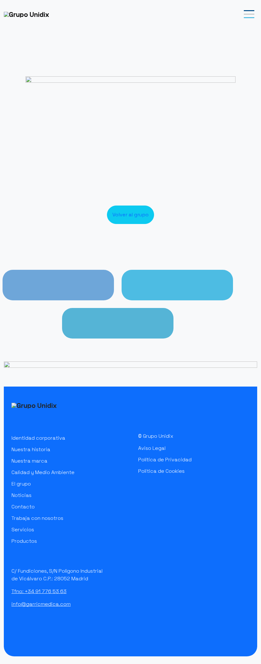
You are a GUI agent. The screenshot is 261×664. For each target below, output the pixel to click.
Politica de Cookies (161, 471)
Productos (24, 541)
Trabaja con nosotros (37, 518)
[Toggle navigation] (249, 14)
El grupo (21, 483)
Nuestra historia (30, 449)
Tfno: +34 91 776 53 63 (39, 591)
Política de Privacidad (165, 459)
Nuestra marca (29, 461)
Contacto (23, 506)
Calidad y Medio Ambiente (42, 472)
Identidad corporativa (38, 438)
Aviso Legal (152, 448)
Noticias (21, 495)
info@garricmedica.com (41, 604)
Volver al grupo (130, 214)
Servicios (22, 529)
